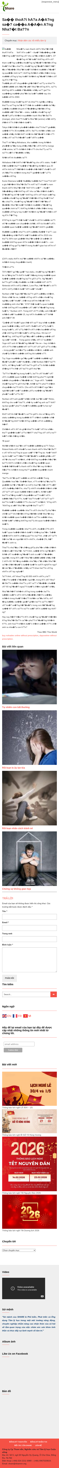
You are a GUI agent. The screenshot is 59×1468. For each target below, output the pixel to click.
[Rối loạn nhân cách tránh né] (29, 798)
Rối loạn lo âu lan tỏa (13, 768)
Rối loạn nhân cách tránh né (17, 828)
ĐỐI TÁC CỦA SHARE (23, 1445)
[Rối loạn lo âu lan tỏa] (29, 737)
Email (5, 922)
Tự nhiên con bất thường (16, 707)
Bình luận (7, 945)
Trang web (7, 933)
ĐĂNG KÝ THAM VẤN (18, 1442)
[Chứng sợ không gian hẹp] (29, 858)
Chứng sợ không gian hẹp (16, 889)
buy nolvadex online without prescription (20, 635)
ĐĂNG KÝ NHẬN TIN (38, 1442)
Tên (4, 911)
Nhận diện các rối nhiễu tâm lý (32, 40)
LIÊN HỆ (38, 1445)
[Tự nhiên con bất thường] (29, 677)
